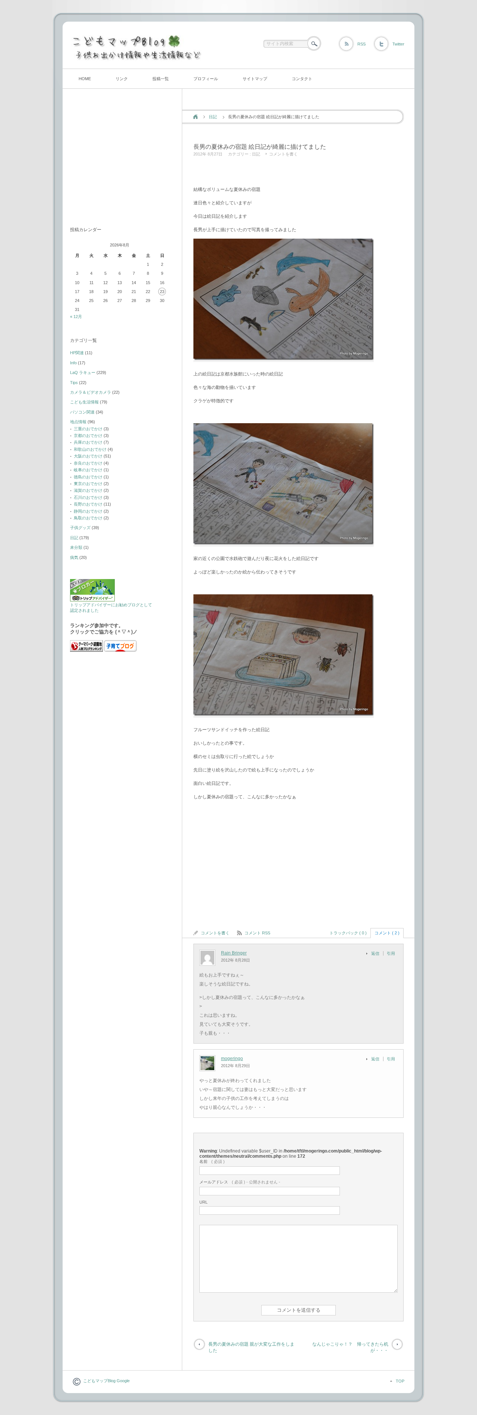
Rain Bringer (234, 953)
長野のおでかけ (88, 504)
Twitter (398, 44)
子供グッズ (80, 527)
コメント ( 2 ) (387, 933)
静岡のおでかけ (88, 511)
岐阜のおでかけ (88, 470)
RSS (361, 44)
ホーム (195, 116)
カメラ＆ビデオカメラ (90, 392)
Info (73, 363)
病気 (74, 557)
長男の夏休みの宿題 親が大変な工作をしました (251, 1347)
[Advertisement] (280, 172)
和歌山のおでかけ (90, 449)
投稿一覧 (160, 78)
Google (123, 1380)
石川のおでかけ (88, 497)
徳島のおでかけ (88, 477)
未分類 (76, 547)
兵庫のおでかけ (88, 442)
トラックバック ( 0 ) (348, 933)
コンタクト (302, 78)
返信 (375, 953)
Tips (74, 382)
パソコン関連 (82, 412)
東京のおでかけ (88, 483)
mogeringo (232, 1058)
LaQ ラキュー (82, 372)
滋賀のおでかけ (88, 490)
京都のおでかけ (88, 435)
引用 (391, 953)
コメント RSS (257, 933)
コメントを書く (283, 154)
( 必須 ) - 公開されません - (239, 1182)
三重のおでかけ (88, 429)
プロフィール (205, 78)
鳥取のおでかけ (88, 518)
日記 (213, 116)
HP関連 (77, 352)
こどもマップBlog (99, 1380)
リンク (122, 78)
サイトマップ (255, 78)
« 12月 (76, 316)
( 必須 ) (212, 1161)
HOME (85, 78)
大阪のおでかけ (88, 456)
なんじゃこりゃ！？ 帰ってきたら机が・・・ (350, 1347)
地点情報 (78, 421)
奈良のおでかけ (88, 463)
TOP (400, 1381)
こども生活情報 (84, 402)
